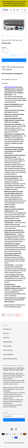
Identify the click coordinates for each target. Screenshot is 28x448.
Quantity (4, 47)
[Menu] (25, 9)
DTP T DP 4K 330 (9, 87)
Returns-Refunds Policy (10, 358)
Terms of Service (8, 350)
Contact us (6, 337)
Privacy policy (7, 346)
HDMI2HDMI (11, 442)
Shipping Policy (7, 341)
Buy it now (14, 60)
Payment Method (8, 354)
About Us (6, 333)
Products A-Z (7, 329)
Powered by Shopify (19, 442)
